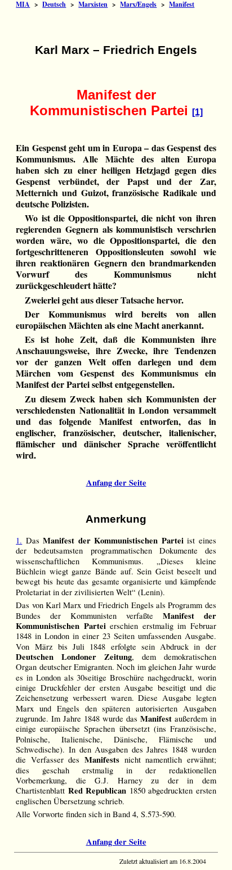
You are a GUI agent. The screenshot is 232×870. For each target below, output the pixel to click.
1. (19, 540)
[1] (197, 112)
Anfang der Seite (116, 482)
